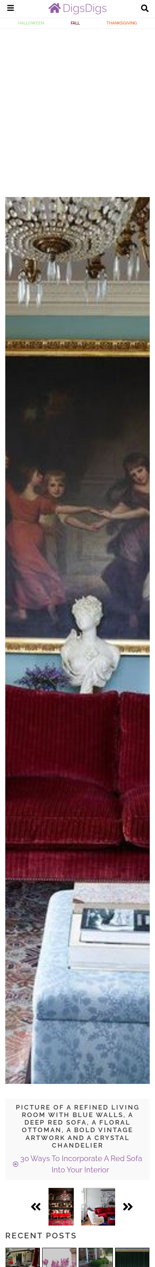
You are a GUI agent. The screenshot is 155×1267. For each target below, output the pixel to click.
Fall (75, 23)
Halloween (31, 23)
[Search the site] (145, 9)
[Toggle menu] (10, 9)
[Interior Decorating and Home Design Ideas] (77, 12)
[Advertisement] (77, 110)
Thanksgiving (121, 23)
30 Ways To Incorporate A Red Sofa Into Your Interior (80, 1164)
